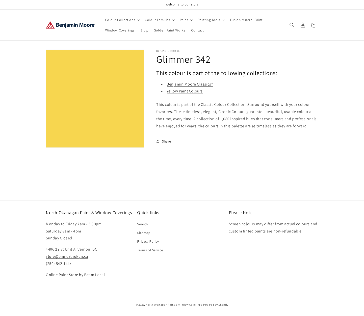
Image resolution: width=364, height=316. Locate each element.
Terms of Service (150, 250)
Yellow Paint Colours (185, 91)
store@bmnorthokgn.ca (67, 256)
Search (142, 224)
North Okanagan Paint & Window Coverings (174, 304)
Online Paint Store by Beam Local (75, 274)
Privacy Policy (148, 241)
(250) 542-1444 (59, 263)
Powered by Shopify (216, 304)
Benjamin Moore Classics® (190, 84)
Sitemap (143, 232)
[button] (122, 20)
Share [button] (166, 141)
